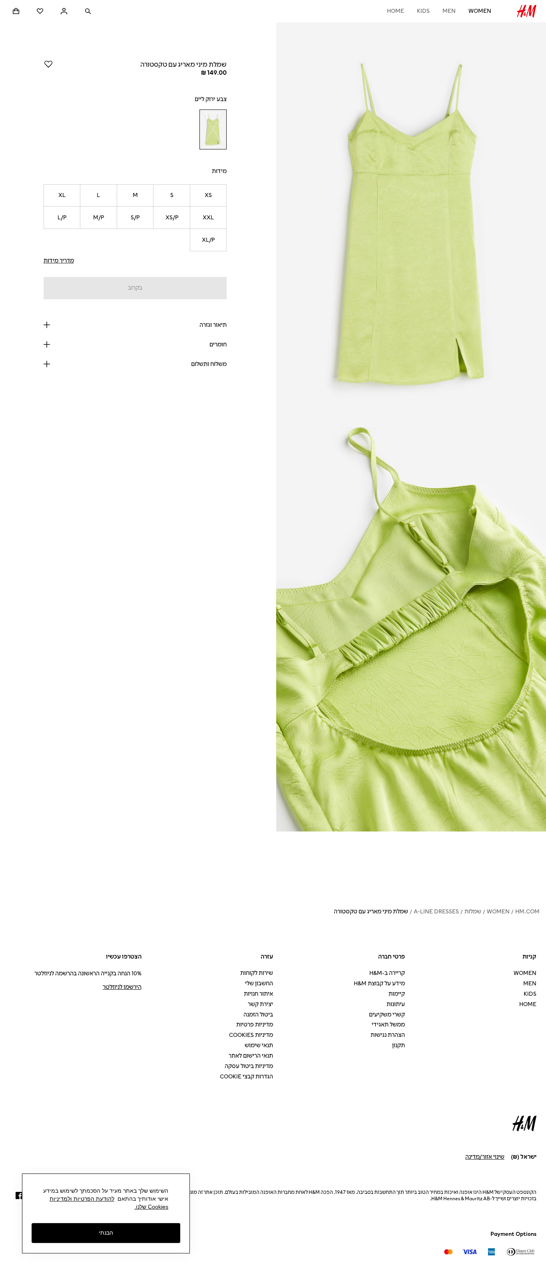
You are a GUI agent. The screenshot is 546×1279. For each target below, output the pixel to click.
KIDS (423, 11)
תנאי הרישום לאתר (251, 1056)
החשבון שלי (259, 983)
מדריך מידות (59, 261)
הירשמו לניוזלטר (122, 987)
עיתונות (396, 1004)
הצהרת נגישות (388, 1035)
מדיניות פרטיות (254, 1024)
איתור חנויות (258, 994)
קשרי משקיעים (387, 1014)
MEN (449, 11)
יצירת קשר (260, 1004)
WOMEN (479, 11)
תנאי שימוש (259, 1045)
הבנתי (106, 1232)
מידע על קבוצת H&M (379, 983)
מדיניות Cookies (251, 1035)
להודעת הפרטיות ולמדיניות (82, 1198)
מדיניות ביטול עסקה (249, 1066)
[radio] (212, 129)
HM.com (527, 911)
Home (395, 11)
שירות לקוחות (256, 973)
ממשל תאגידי (388, 1024)
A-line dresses (436, 911)
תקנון (398, 1045)
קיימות (397, 994)
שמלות (472, 911)
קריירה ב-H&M (387, 973)
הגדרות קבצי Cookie (246, 1076)
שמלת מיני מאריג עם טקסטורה (371, 911)
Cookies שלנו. (151, 1206)
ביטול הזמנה (258, 1014)
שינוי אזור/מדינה (484, 1157)
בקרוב (135, 288)
